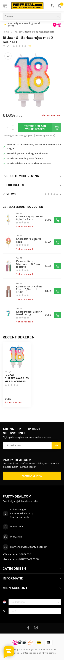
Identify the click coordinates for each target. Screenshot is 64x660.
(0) (29, 46)
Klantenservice (32, 475)
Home (6, 31)
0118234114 (16, 536)
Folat (6, 46)
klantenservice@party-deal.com (28, 546)
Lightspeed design (30, 652)
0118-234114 (16, 526)
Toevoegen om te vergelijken (18, 135)
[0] (59, 5)
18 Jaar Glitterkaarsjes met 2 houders (34, 31)
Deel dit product (44, 135)
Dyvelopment (49, 652)
